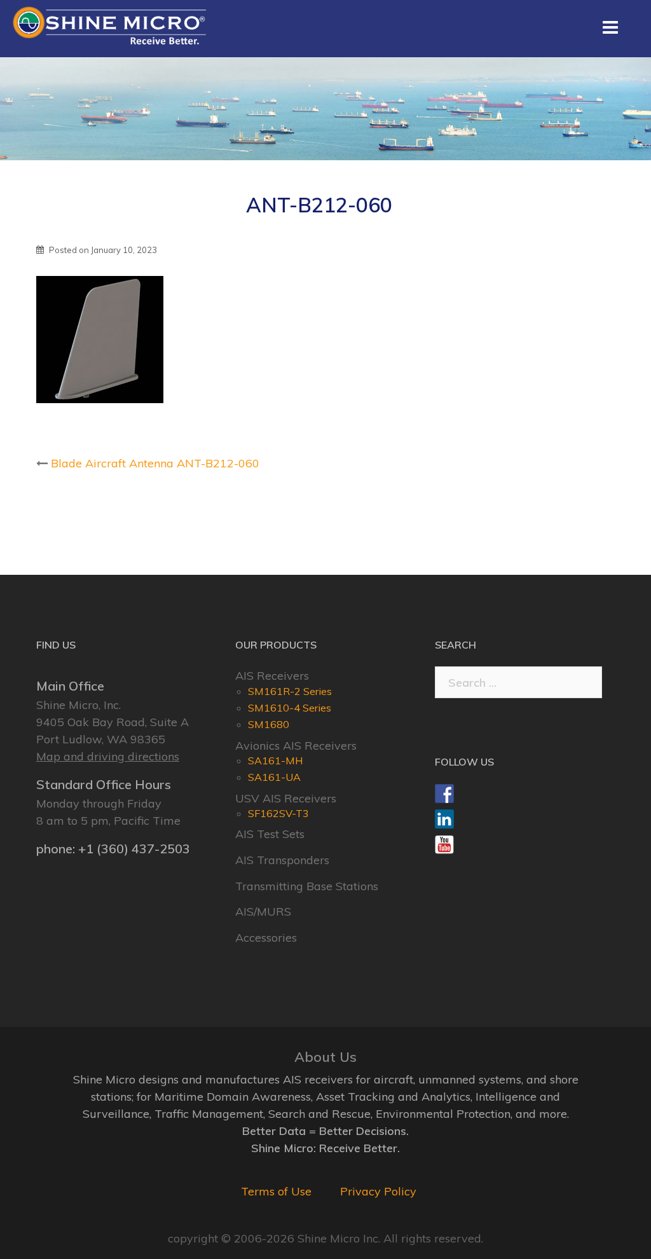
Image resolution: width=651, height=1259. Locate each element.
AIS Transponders (282, 860)
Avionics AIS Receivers (296, 745)
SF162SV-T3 (278, 813)
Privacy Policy (378, 1191)
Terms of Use (276, 1191)
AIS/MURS (263, 911)
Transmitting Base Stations (306, 886)
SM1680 (268, 724)
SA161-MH (275, 760)
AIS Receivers (272, 675)
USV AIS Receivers (285, 798)
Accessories (266, 937)
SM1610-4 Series (289, 707)
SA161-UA (274, 777)
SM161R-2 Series (290, 691)
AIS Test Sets (270, 834)
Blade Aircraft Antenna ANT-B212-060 (155, 463)
